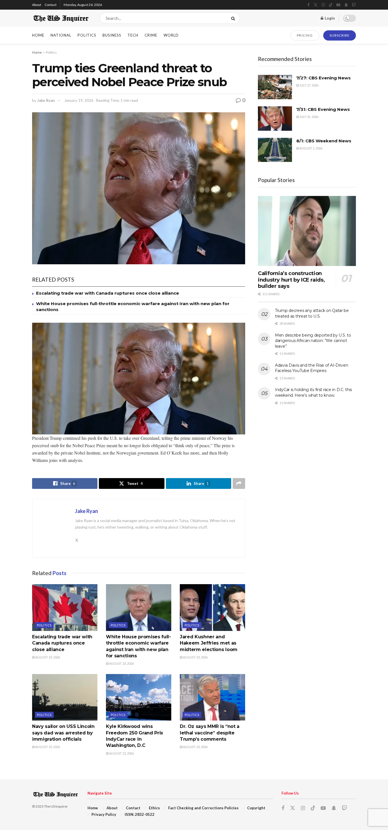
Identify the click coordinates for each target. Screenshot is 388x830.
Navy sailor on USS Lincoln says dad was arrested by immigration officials (63, 733)
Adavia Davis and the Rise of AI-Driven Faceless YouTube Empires (311, 368)
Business (112, 35)
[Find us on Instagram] (323, 5)
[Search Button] (234, 18)
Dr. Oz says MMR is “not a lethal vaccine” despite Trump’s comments (209, 733)
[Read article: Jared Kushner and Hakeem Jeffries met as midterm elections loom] (212, 607)
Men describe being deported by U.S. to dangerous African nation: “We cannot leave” (313, 341)
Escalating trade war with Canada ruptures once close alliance (107, 293)
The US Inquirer (56, 806)
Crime (151, 35)
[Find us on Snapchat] (346, 5)
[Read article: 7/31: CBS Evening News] (275, 118)
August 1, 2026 (310, 148)
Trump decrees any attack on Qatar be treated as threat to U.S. (312, 313)
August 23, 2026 (47, 657)
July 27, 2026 (308, 85)
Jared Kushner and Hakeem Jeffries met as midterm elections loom (208, 643)
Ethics (154, 808)
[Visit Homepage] (61, 18)
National (61, 35)
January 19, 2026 (78, 100)
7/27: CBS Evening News (323, 78)
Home (38, 35)
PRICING (305, 35)
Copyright (256, 808)
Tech (133, 35)
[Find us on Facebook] (308, 5)
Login (329, 18)
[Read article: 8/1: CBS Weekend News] (275, 150)
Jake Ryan (46, 100)
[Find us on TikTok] (330, 5)
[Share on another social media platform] (239, 483)
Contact (51, 5)
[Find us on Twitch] (354, 5)
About (36, 5)
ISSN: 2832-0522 (140, 814)
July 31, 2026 (308, 117)
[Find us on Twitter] (316, 5)
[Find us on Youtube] (338, 5)
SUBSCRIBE (339, 35)
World (171, 35)
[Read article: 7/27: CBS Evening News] (275, 87)
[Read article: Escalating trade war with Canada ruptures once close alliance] (64, 607)
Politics (87, 35)
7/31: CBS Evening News (323, 109)
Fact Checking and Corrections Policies (203, 808)
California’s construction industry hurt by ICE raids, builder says (291, 279)
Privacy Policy (103, 814)
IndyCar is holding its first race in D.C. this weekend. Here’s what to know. (313, 392)
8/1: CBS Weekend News (323, 140)
